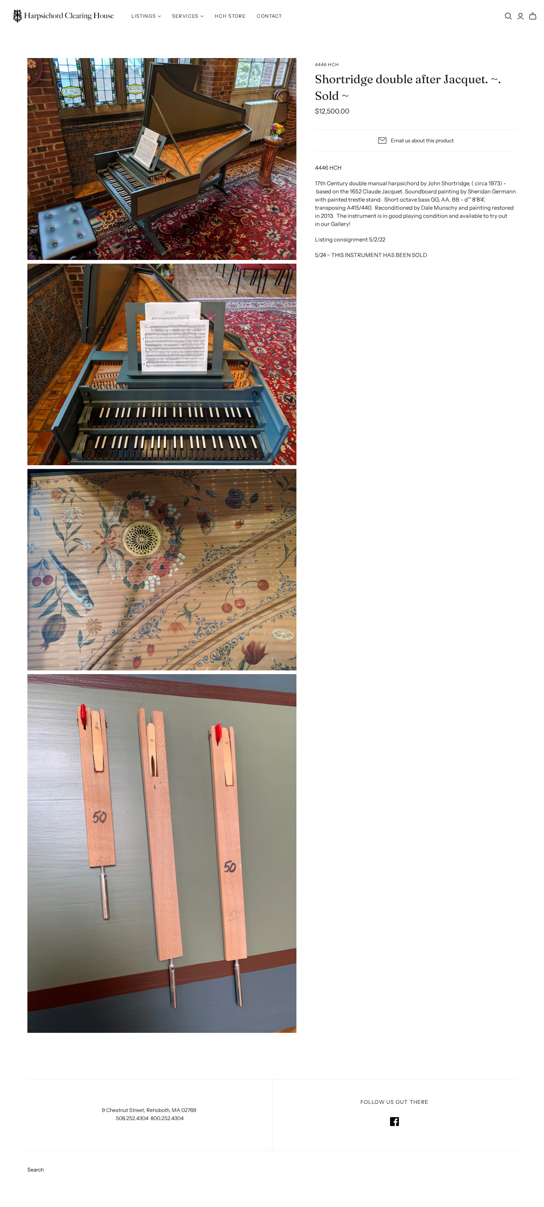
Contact (269, 16)
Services (185, 16)
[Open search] (508, 16)
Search (35, 1169)
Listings (143, 16)
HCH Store (230, 16)
